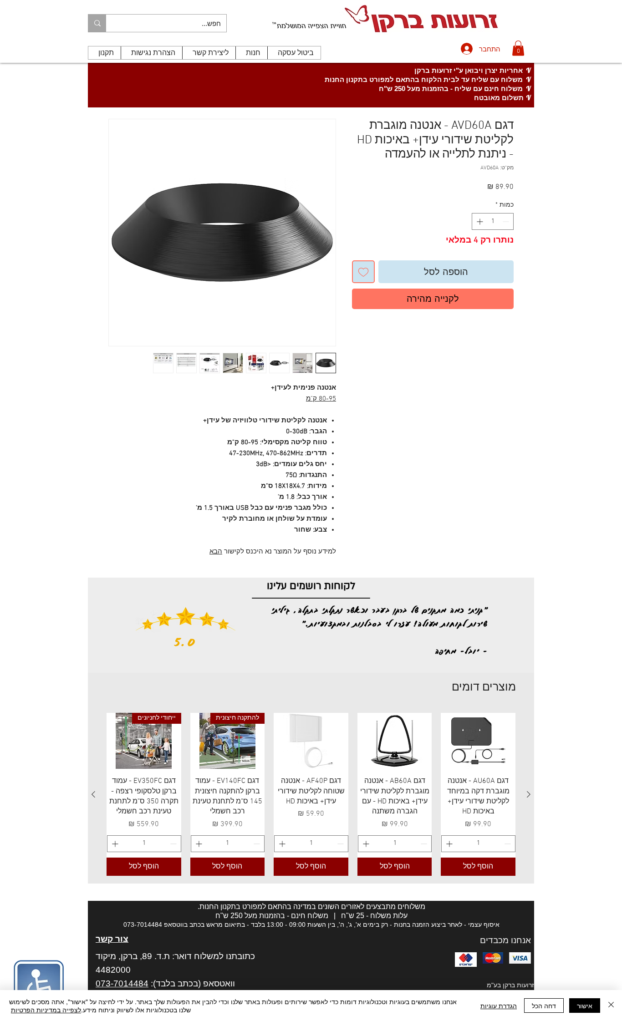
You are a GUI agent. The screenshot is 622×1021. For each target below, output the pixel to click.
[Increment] (478, 221)
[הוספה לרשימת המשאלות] (363, 271)
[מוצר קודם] (528, 794)
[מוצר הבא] (93, 794)
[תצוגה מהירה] (478, 741)
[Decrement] (506, 221)
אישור (584, 1005)
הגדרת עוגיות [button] (498, 1005)
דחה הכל (544, 1005)
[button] (518, 48)
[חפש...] (97, 23)
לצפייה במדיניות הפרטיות (46, 1009)
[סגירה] (611, 1005)
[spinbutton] (492, 221)
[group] (311, 794)
